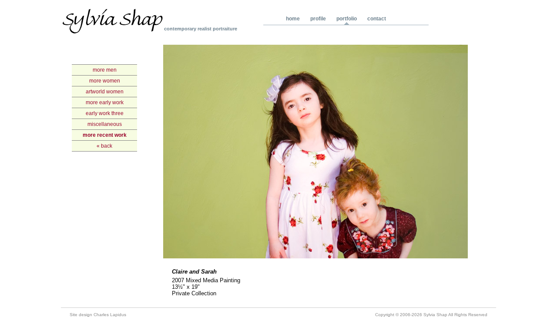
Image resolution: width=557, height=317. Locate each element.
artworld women (105, 92)
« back (104, 146)
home (293, 19)
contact (376, 19)
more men (105, 70)
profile (318, 19)
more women (104, 81)
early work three (105, 113)
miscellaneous (104, 124)
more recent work (105, 135)
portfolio (346, 19)
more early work (105, 102)
